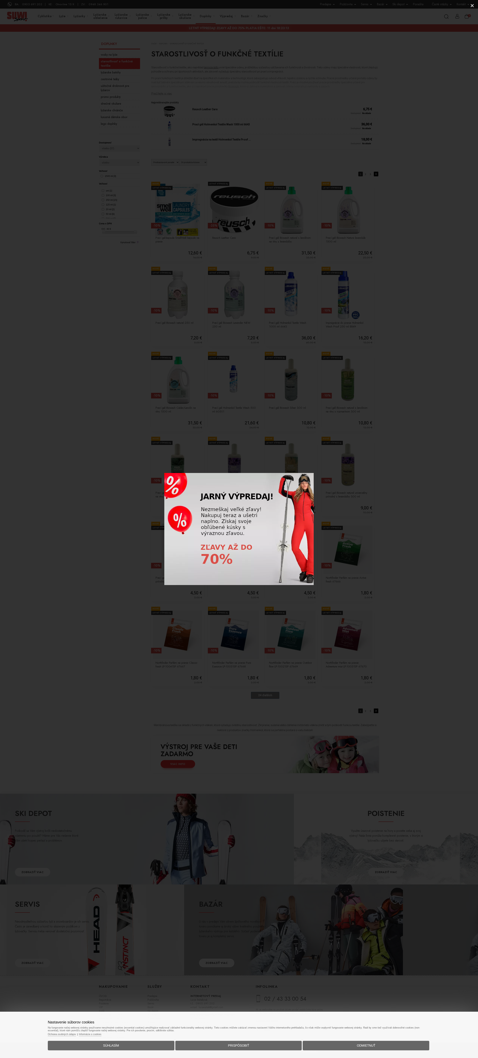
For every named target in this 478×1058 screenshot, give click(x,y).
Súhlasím (111, 1045)
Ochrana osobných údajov (62, 1034)
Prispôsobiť (238, 1045)
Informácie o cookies (90, 1034)
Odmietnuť (366, 1045)
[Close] (472, 5)
